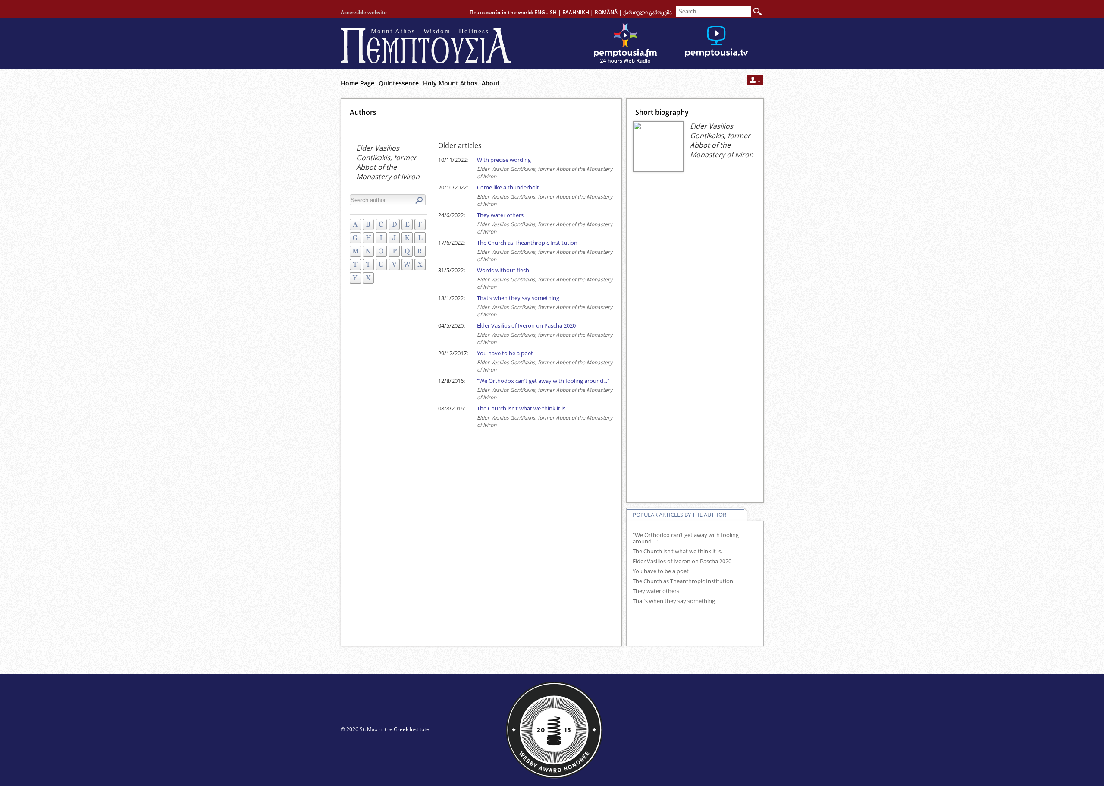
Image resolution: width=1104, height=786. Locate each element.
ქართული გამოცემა (647, 12)
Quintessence (399, 83)
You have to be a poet (505, 353)
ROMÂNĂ (606, 12)
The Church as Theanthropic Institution (527, 242)
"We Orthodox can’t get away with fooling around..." (543, 381)
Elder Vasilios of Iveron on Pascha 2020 (526, 325)
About (491, 83)
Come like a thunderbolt (508, 187)
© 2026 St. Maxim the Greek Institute (385, 729)
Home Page (357, 83)
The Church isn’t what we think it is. (522, 408)
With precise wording (504, 160)
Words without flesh (503, 270)
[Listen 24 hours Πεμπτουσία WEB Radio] (625, 43)
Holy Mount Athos (450, 83)
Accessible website (364, 12)
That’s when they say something (518, 298)
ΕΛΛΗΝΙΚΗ (575, 12)
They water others (500, 215)
